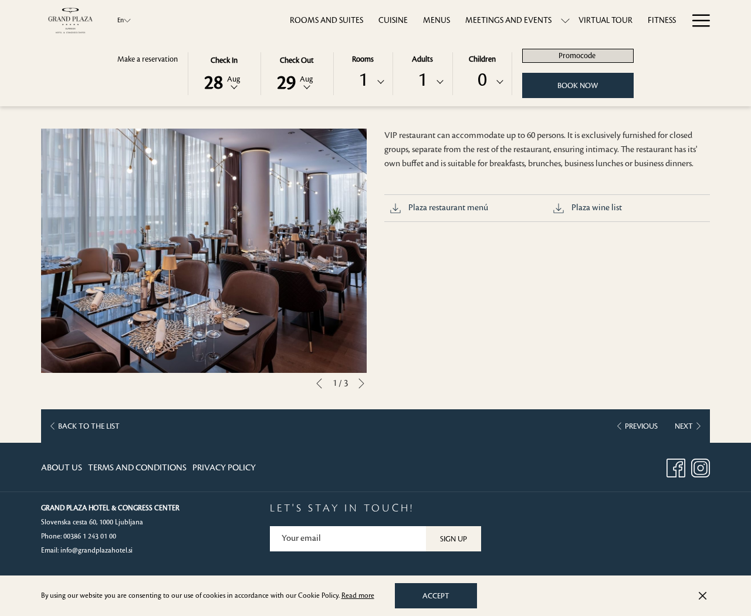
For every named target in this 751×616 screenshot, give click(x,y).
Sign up (453, 539)
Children (482, 59)
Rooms (363, 59)
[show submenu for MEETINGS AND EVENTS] (565, 20)
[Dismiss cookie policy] (702, 596)
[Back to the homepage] (70, 20)
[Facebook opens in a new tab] (676, 466)
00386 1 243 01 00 (89, 536)
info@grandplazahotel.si (96, 550)
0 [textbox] (482, 80)
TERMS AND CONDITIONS (137, 468)
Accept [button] (435, 596)
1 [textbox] (363, 80)
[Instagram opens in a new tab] (700, 466)
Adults (422, 59)
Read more (357, 596)
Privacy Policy (224, 468)
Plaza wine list (596, 208)
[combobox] (363, 82)
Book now (577, 86)
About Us (61, 468)
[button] (224, 72)
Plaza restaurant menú (447, 208)
